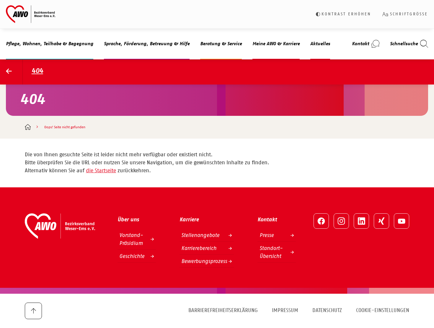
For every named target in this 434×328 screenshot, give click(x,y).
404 (37, 71)
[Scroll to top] (33, 311)
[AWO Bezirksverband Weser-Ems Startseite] (14, 72)
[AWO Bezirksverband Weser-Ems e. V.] (30, 14)
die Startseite (101, 170)
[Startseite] (27, 127)
